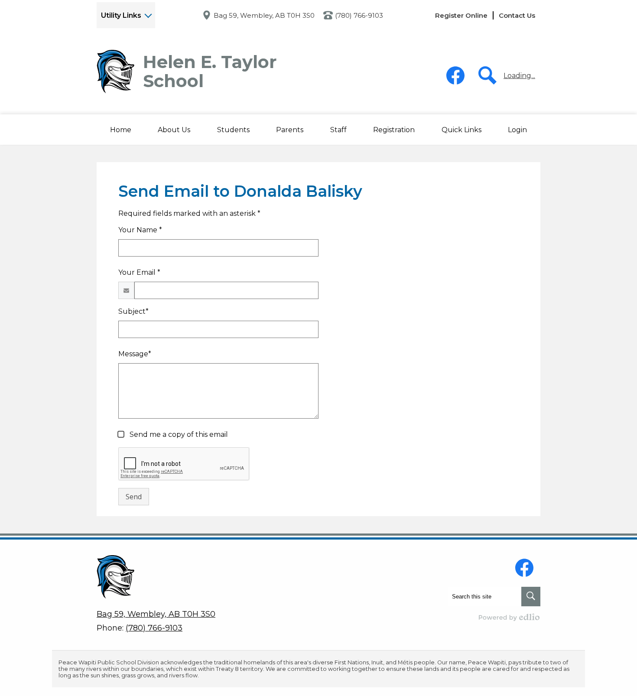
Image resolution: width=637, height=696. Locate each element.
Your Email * (139, 272)
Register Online (461, 15)
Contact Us (517, 15)
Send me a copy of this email (178, 434)
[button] (174, 129)
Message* (134, 354)
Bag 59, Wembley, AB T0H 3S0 (264, 15)
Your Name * (140, 230)
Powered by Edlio (509, 617)
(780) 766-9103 (359, 15)
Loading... (519, 76)
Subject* (133, 311)
